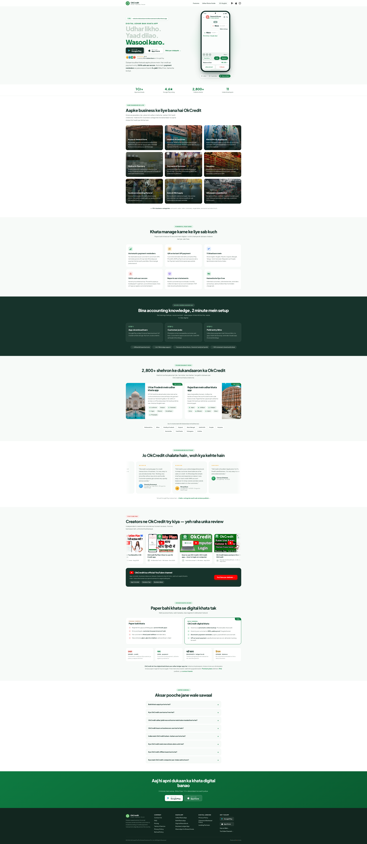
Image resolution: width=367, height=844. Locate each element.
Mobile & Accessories (176, 139)
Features (196, 3)
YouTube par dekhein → (226, 577)
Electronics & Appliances (216, 139)
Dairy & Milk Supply (175, 193)
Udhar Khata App (181, 817)
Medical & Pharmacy (136, 166)
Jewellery (210, 166)
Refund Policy (159, 832)
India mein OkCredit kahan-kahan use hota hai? (167, 736)
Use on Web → (224, 828)
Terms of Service (159, 826)
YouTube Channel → (226, 831)
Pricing (156, 823)
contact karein (187, 671)
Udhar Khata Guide (208, 3)
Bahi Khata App (180, 820)
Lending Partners (204, 825)
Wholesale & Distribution (216, 193)
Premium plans (207, 669)
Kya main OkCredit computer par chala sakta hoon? (168, 760)
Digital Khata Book (181, 823)
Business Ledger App (182, 826)
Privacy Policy (159, 829)
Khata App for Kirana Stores (184, 829)
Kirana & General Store (137, 139)
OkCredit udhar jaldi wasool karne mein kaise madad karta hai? (172, 720)
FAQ (220, 669)
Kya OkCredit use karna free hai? (161, 712)
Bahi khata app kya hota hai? (159, 704)
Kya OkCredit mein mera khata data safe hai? (166, 744)
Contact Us (158, 817)
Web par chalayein (173, 50)
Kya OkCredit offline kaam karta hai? (162, 752)
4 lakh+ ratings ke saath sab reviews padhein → (194, 498)
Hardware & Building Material (140, 193)
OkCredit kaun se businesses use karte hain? (166, 728)
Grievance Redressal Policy (205, 821)
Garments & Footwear (176, 166)
